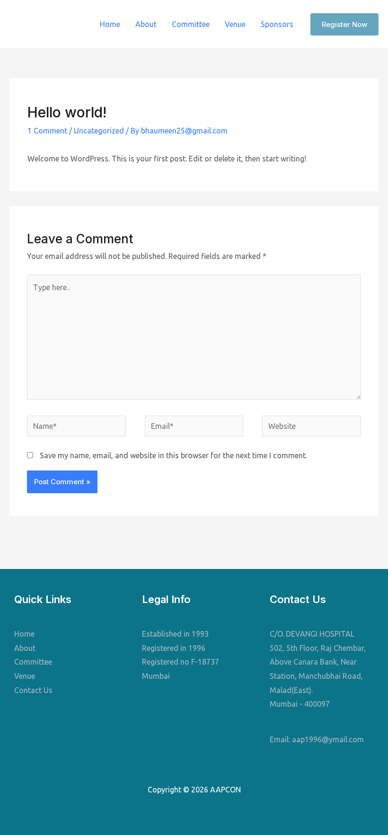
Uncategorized (99, 130)
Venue (235, 24)
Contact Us (33, 690)
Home (110, 24)
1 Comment (47, 130)
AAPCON (45, 24)
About (146, 24)
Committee (191, 24)
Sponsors (277, 24)
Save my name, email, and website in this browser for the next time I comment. (173, 455)
